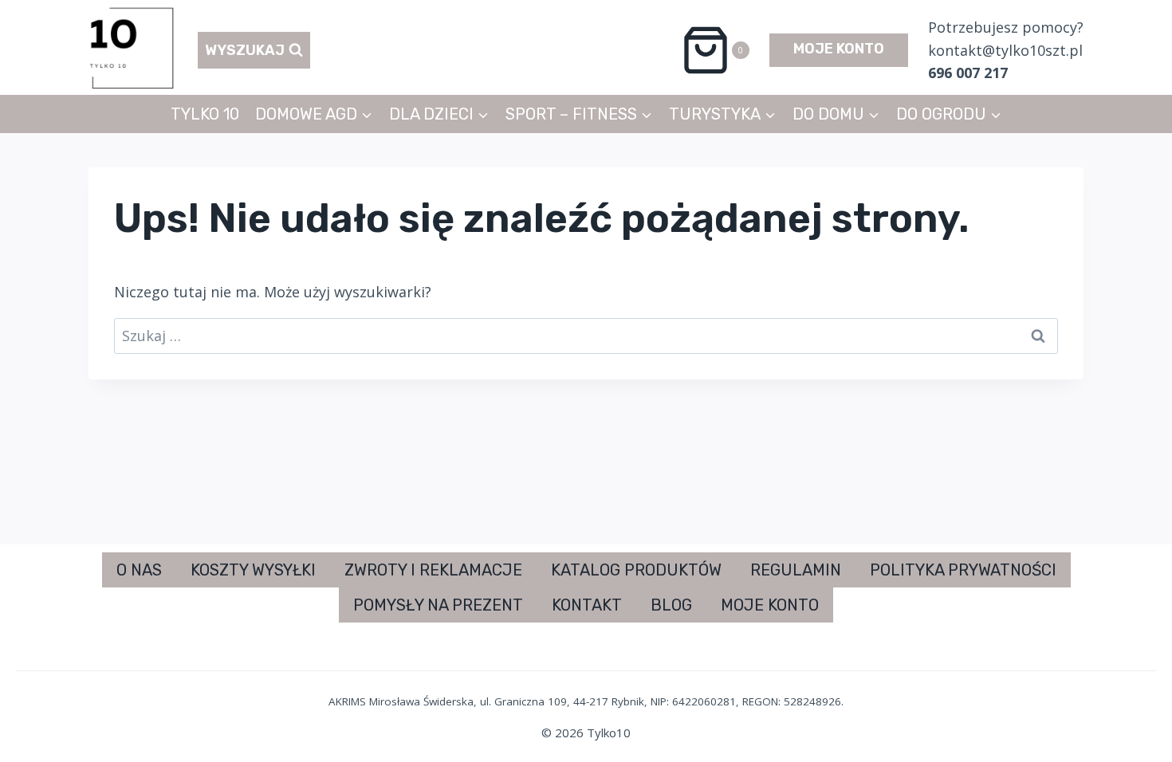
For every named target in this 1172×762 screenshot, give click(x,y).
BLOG (671, 605)
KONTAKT (587, 605)
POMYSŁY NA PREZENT (438, 605)
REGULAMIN (795, 569)
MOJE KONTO (838, 48)
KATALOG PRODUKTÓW (636, 569)
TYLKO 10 (205, 114)
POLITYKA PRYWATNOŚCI (963, 569)
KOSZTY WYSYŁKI (253, 569)
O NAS (139, 569)
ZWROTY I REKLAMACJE (433, 569)
